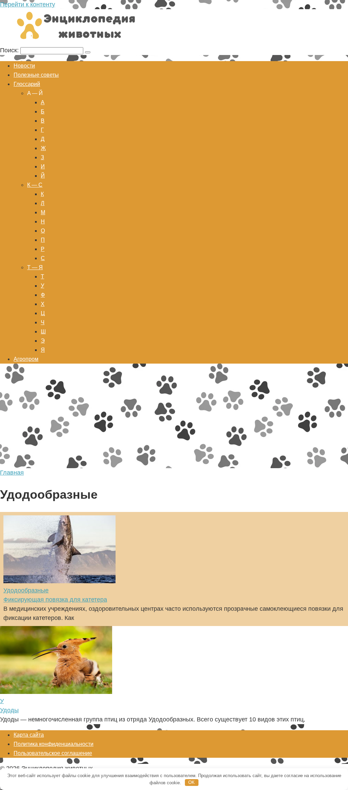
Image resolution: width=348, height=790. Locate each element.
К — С (34, 185)
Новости (24, 66)
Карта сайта (29, 735)
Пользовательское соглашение (53, 753)
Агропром (26, 359)
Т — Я (35, 267)
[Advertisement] (174, 417)
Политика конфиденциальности (53, 744)
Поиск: (10, 50)
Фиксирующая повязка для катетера (55, 599)
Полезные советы (36, 75)
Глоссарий (27, 84)
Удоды (9, 710)
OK (191, 782)
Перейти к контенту (27, 4)
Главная (12, 472)
